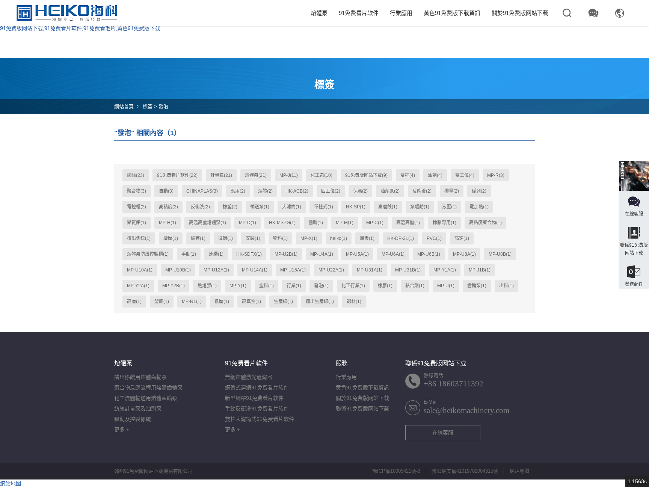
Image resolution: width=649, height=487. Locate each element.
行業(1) (294, 285)
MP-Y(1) (237, 285)
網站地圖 (519, 471)
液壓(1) (449, 207)
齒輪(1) (315, 222)
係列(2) (479, 191)
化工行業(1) (353, 285)
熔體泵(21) (256, 175)
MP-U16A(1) (293, 270)
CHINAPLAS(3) (202, 191)
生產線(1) (283, 301)
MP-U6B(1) (428, 254)
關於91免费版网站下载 (520, 13)
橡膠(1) (385, 285)
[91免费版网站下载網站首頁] (67, 13)
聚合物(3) (136, 191)
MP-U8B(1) (500, 254)
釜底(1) (161, 301)
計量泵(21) (221, 175)
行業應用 (401, 13)
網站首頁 (124, 106)
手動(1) (188, 254)
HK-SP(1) (355, 207)
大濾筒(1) (291, 207)
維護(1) (198, 238)
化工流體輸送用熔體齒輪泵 (145, 398)
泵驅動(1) (419, 207)
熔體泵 (319, 13)
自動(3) (166, 191)
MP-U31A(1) (369, 270)
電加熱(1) (479, 207)
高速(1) (461, 238)
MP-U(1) (445, 285)
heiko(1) (338, 238)
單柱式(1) (323, 207)
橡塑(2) (230, 207)
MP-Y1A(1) (444, 270)
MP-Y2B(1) (173, 285)
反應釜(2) (422, 191)
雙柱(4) (407, 175)
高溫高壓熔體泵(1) (207, 222)
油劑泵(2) (390, 191)
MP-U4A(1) (321, 254)
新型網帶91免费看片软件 (254, 398)
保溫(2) (360, 191)
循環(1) (225, 238)
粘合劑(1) (414, 285)
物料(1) (280, 238)
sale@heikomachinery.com (466, 410)
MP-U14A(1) (254, 270)
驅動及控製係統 (132, 419)
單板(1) (367, 238)
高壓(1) (134, 301)
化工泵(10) (321, 175)
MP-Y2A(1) (138, 285)
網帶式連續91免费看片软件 (257, 387)
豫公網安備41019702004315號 (465, 471)
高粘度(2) (168, 207)
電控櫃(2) (136, 207)
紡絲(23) (135, 175)
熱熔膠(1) (207, 285)
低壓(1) (221, 301)
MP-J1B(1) (480, 270)
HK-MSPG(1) (282, 222)
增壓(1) (170, 238)
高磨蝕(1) (387, 207)
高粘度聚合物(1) (485, 222)
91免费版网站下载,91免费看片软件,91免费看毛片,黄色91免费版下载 (80, 28)
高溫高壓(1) (408, 222)
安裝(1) (253, 238)
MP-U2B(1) (286, 254)
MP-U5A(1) (357, 254)
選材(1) (354, 301)
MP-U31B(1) (408, 270)
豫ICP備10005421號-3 (396, 471)
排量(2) (451, 191)
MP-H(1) (167, 222)
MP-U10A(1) (139, 270)
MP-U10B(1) (178, 270)
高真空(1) (251, 301)
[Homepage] (634, 176)
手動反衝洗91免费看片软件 (257, 409)
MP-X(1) (308, 238)
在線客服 (442, 433)
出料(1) (506, 285)
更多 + (121, 430)
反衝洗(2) (200, 207)
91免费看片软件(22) (177, 175)
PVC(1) (434, 238)
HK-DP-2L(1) (400, 238)
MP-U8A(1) (464, 254)
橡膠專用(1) (444, 222)
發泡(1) (321, 285)
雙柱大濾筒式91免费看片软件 (259, 419)
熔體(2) (265, 191)
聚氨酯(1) (136, 222)
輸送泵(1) (259, 207)
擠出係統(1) (139, 238)
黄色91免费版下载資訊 (452, 13)
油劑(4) (435, 175)
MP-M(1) (344, 222)
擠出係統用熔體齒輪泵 (140, 377)
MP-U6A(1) (393, 254)
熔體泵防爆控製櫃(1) (148, 254)
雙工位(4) (464, 175)
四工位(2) (330, 191)
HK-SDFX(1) (249, 254)
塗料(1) (266, 285)
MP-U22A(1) (331, 270)
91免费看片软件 (359, 13)
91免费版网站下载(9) (366, 175)
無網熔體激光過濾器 (248, 377)
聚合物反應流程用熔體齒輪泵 (148, 387)
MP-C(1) (374, 222)
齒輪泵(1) (476, 285)
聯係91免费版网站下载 (362, 409)
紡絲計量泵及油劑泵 (137, 409)
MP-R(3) (495, 175)
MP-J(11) (288, 175)
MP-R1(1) (192, 301)
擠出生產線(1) (320, 301)
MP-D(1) (247, 222)
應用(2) (238, 191)
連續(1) (216, 254)
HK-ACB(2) (296, 191)
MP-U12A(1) (216, 270)
